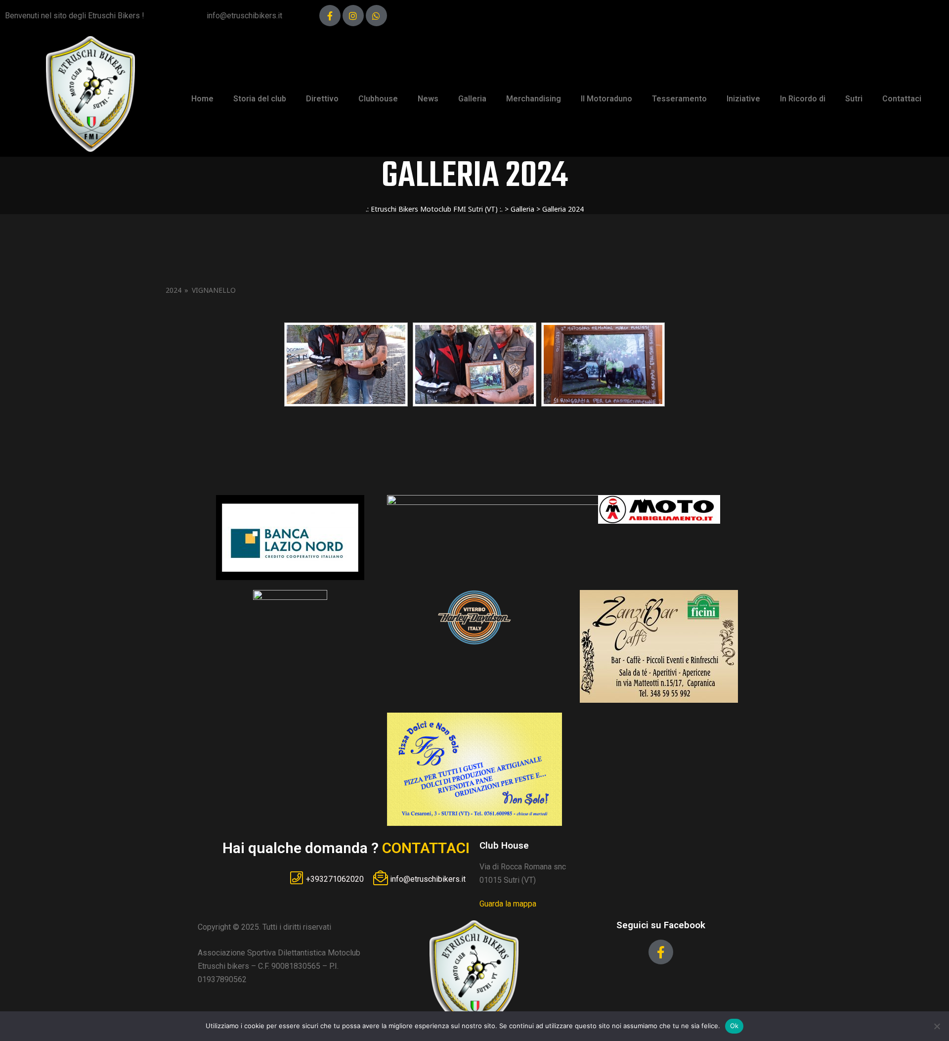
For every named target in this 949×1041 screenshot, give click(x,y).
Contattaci (901, 98)
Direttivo (322, 98)
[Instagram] (353, 15)
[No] (937, 1026)
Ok (734, 1026)
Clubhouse (378, 98)
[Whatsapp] (376, 15)
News (428, 98)
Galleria (472, 98)
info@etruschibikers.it (244, 15)
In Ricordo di (802, 98)
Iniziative (743, 98)
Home (202, 98)
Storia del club (259, 98)
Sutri (854, 98)
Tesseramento (679, 98)
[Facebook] (330, 15)
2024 (173, 290)
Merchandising (533, 98)
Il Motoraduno (606, 98)
